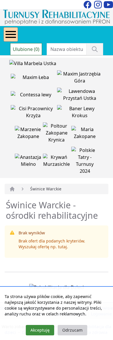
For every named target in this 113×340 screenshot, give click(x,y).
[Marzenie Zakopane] (29, 134)
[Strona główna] (12, 189)
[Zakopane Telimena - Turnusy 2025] (85, 162)
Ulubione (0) (26, 49)
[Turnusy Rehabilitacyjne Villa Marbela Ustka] (32, 64)
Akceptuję (40, 330)
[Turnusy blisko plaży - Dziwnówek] (34, 96)
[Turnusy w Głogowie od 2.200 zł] (34, 113)
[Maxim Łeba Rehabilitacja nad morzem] (34, 78)
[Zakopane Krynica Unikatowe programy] (57, 134)
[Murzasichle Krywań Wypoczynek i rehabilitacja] (57, 162)
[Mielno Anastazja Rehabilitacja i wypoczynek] (29, 162)
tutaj (62, 246)
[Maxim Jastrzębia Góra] (79, 78)
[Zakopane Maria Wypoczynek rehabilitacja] (85, 134)
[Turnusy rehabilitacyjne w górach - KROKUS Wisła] (79, 113)
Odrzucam (72, 330)
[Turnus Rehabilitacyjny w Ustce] (79, 96)
